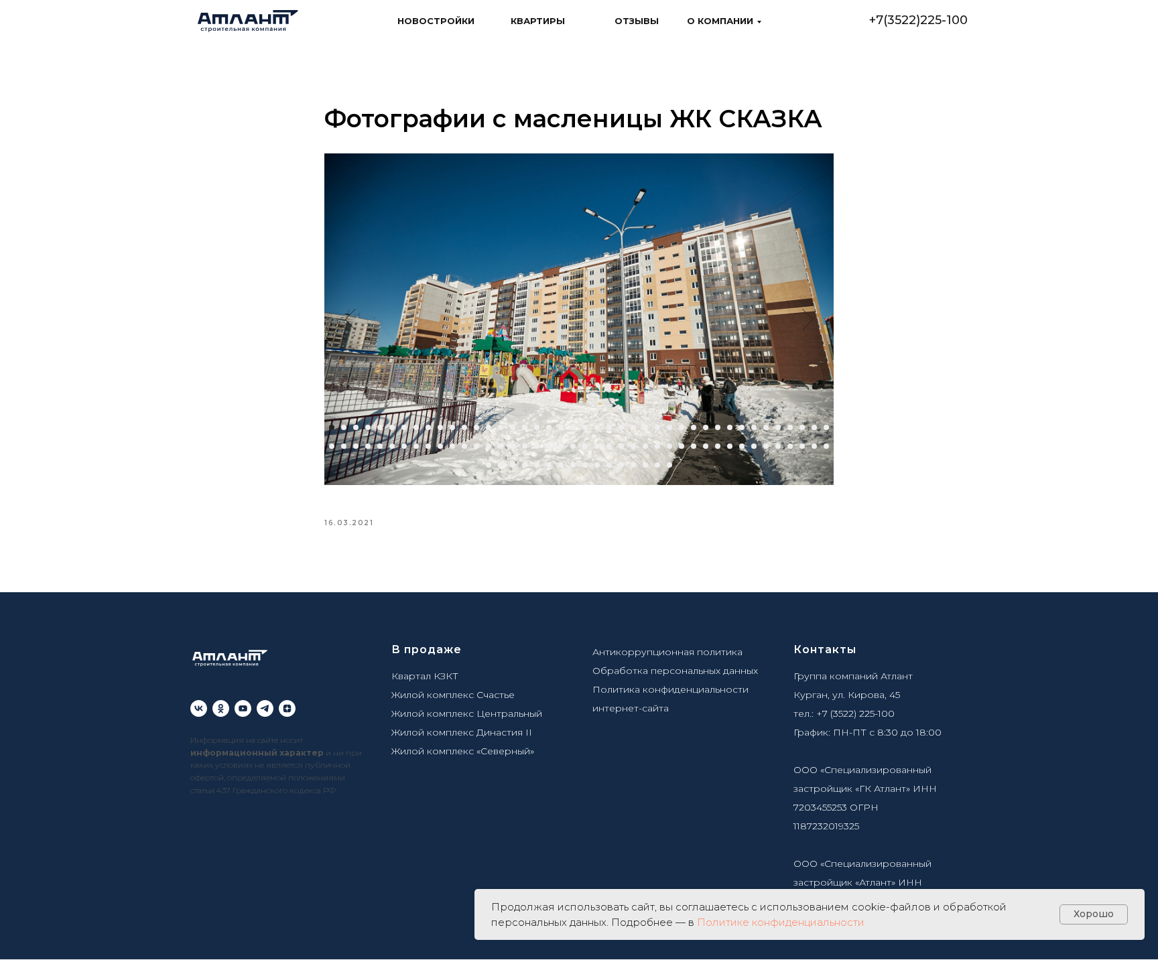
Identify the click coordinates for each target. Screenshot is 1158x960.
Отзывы (637, 20)
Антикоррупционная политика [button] (667, 652)
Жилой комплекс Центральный (466, 713)
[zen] (287, 708)
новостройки (435, 20)
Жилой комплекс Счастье (453, 695)
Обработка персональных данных (675, 671)
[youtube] (243, 708)
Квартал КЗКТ (424, 676)
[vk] (198, 708)
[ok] (220, 708)
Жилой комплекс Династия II (461, 732)
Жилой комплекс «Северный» (462, 751)
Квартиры (538, 20)
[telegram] (265, 708)
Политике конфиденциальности (780, 922)
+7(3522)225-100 (918, 20)
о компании (720, 20)
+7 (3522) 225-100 (855, 713)
